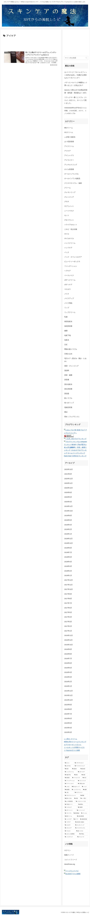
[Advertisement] (30, 43)
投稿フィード (69, 855)
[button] (86, 58)
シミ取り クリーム (70, 739)
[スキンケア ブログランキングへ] (69, 436)
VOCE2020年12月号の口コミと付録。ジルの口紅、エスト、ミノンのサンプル (75, 110)
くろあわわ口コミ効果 (72, 750)
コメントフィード (70, 859)
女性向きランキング (79, 456)
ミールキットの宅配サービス (74, 747)
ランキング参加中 (70, 444)
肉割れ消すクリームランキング (75, 742)
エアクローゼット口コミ (72, 745)
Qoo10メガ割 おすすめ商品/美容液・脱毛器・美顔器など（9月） (75, 91)
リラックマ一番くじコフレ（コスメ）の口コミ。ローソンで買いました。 (75, 100)
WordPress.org (69, 864)
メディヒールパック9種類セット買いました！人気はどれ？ (75, 84)
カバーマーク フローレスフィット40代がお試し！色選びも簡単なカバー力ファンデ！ (75, 75)
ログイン (67, 850)
